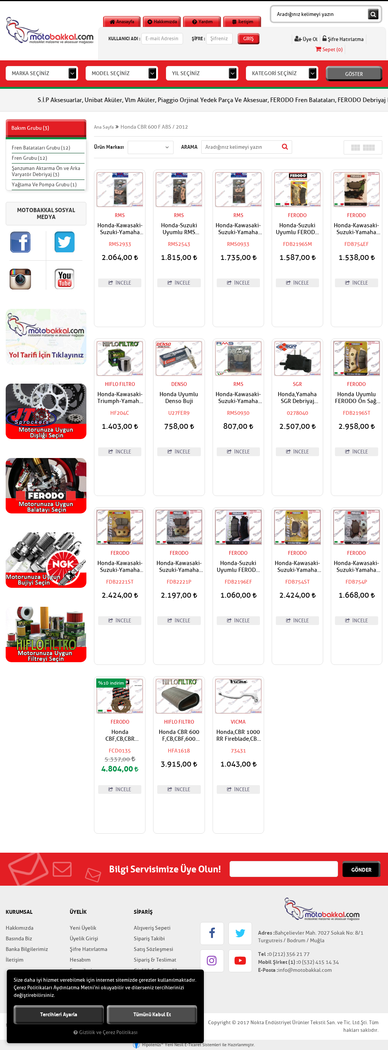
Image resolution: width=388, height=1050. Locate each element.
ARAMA (189, 147)
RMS (120, 215)
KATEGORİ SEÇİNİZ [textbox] (274, 73)
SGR (297, 384)
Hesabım (80, 960)
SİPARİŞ (143, 911)
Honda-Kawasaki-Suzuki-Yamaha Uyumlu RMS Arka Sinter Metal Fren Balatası (120, 229)
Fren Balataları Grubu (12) (41, 148)
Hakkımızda (165, 22)
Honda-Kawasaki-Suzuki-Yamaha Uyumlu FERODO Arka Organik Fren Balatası (178, 567)
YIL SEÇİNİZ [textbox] (186, 73)
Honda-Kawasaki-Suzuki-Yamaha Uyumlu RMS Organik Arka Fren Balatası (238, 398)
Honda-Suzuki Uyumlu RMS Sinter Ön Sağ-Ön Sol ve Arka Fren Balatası (179, 229)
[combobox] (42, 73)
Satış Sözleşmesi (153, 949)
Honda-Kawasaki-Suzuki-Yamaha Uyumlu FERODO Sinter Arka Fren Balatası (297, 567)
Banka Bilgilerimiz (27, 949)
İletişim (245, 22)
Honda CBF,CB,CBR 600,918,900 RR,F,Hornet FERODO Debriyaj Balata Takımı (119, 736)
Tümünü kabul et (152, 1014)
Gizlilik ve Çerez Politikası (108, 1033)
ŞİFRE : (198, 38)
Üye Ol (310, 39)
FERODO (297, 215)
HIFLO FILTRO (120, 384)
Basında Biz (19, 938)
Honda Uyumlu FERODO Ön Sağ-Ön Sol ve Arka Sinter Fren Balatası (356, 398)
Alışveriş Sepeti (152, 928)
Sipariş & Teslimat (155, 960)
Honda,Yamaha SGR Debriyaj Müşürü (297, 398)
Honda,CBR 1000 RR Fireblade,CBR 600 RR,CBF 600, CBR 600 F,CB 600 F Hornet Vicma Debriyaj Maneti (238, 736)
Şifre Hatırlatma (345, 39)
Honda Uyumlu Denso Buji (179, 398)
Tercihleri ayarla (58, 1014)
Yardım (205, 22)
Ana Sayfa (104, 127)
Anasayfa (124, 22)
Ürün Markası (109, 147)
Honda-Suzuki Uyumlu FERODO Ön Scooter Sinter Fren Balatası (297, 229)
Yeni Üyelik (83, 928)
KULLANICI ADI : (124, 38)
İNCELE (122, 283)
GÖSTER (354, 74)
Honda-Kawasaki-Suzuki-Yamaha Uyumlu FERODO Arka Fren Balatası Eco (356, 229)
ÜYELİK (78, 911)
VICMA (238, 722)
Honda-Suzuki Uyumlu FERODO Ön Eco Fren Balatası (238, 567)
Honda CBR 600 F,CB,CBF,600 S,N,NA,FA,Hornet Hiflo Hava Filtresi (179, 736)
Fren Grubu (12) (29, 158)
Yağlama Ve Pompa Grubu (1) (44, 184)
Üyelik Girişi (84, 938)
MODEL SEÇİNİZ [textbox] (111, 73)
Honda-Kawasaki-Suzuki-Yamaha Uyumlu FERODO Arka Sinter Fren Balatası (119, 567)
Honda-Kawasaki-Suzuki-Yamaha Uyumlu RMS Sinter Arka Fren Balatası (238, 229)
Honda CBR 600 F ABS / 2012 (154, 127)
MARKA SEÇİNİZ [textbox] (30, 73)
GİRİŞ (248, 39)
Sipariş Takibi (149, 938)
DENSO (179, 384)
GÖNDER (361, 869)
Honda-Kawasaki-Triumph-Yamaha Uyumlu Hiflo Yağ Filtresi (119, 398)
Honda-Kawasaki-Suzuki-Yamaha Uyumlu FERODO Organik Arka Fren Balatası (356, 567)
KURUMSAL (19, 911)
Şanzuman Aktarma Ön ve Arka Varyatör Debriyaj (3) (46, 171)
